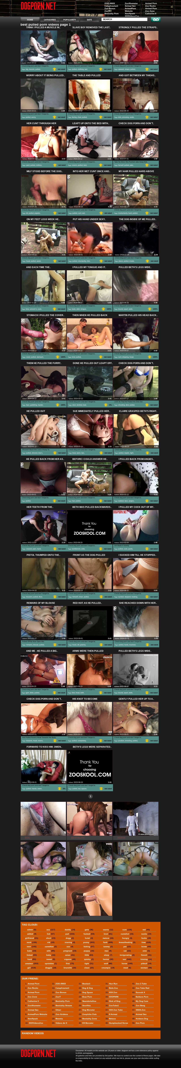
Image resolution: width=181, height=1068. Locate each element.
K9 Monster (86, 1023)
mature (108, 938)
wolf (108, 963)
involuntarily (122, 213)
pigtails (37, 213)
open (79, 453)
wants (108, 929)
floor (40, 597)
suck (32, 942)
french (146, 955)
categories (50, 19)
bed (85, 165)
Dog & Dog (86, 988)
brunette (70, 968)
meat (127, 968)
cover (28, 357)
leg (27, 69)
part (70, 934)
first (70, 963)
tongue (83, 309)
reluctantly (82, 261)
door (74, 405)
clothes (39, 165)
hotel (89, 938)
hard (130, 213)
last (86, 69)
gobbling (33, 405)
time (27, 309)
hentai (108, 959)
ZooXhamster (131, 3)
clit (78, 645)
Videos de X (59, 1023)
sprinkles (51, 963)
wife (51, 951)
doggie (50, 968)
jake (131, 165)
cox (70, 946)
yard (28, 165)
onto (83, 549)
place (121, 261)
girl (31, 968)
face (27, 405)
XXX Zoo (111, 992)
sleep (108, 955)
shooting (121, 405)
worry (33, 117)
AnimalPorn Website (130, 9)
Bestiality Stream (62, 1005)
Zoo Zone (150, 11)
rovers (40, 741)
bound (120, 309)
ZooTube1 (112, 1005)
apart (126, 309)
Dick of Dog (112, 1001)
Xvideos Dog (140, 1018)
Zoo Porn (138, 1023)
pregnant (69, 951)
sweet (50, 959)
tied (73, 693)
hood (74, 645)
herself (120, 165)
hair (73, 501)
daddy (70, 929)
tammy (108, 946)
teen (31, 946)
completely (82, 741)
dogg (70, 938)
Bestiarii (84, 984)
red (146, 929)
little (89, 955)
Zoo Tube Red (140, 988)
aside (132, 117)
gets (89, 929)
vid (50, 942)
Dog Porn (38, 8)
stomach (40, 357)
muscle (32, 69)
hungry (127, 938)
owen (39, 789)
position (121, 741)
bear (74, 453)
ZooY (107, 11)
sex (127, 959)
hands (34, 789)
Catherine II (150, 13)
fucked (89, 934)
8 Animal (111, 1014)
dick (119, 117)
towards (29, 741)
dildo (32, 693)
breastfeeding (127, 942)
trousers (29, 597)
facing (74, 117)
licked (32, 955)
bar (79, 789)
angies (131, 501)
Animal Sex (130, 6)
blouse (35, 645)
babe (31, 951)
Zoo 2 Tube (139, 984)
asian (70, 955)
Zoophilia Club (88, 1014)
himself (75, 597)
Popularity (69, 19)
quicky (89, 959)
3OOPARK (112, 997)
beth (82, 693)
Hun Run (111, 984)
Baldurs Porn (140, 997)
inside (131, 261)
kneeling (128, 741)
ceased (29, 549)
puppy (89, 951)
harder (40, 405)
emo (146, 951)
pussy (89, 942)
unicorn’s (33, 309)
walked (121, 501)
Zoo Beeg (138, 1005)
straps (127, 69)
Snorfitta (85, 1005)
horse (127, 963)
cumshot (127, 934)
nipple (126, 453)
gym (27, 693)
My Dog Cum (140, 1001)
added (31, 934)
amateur (31, 963)
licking (89, 946)
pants (130, 549)
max (108, 951)
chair (79, 117)
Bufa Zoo (111, 988)
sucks (146, 934)
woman (146, 968)
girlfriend (31, 938)
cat (127, 951)
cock (39, 309)
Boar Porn (85, 997)
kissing (146, 959)
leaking (134, 597)
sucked (121, 597)
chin (88, 261)
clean (81, 597)
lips (82, 453)
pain (34, 549)
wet (83, 213)
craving (70, 942)
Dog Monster (87, 1010)
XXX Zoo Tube (114, 1010)
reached (132, 645)
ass (51, 929)
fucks (146, 938)
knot (73, 357)
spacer (83, 789)
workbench (76, 549)
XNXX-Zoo (139, 1010)
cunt (79, 213)
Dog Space (86, 992)
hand (39, 549)
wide (130, 309)
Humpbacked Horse (116, 1023)
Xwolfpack (130, 13)
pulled (37, 69)
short (50, 938)
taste (74, 309)
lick (51, 934)
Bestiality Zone (88, 1018)
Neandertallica (87, 1001)
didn (78, 309)
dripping (125, 357)
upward (121, 69)
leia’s (40, 453)
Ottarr (56, 1010)
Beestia (57, 1018)
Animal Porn (151, 3)
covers (74, 165)
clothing (81, 69)
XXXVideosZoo (132, 16)
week (39, 261)
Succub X (138, 992)
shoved (34, 453)
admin (31, 929)
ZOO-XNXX (109, 3)
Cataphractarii (111, 6)
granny (82, 645)
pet (127, 946)
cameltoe (51, 946)
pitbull (146, 963)
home (146, 946)
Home (30, 19)
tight (89, 963)
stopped (128, 597)
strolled (79, 405)
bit (27, 213)
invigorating (127, 955)
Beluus (110, 1018)
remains (29, 645)
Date (89, 19)
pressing (125, 117)
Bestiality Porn (111, 13)
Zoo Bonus (109, 8)
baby (50, 955)
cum (127, 929)
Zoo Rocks (150, 6)
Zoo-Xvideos (60, 1014)
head (28, 261)
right (131, 453)
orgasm (70, 959)
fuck (108, 942)
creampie (108, 968)
